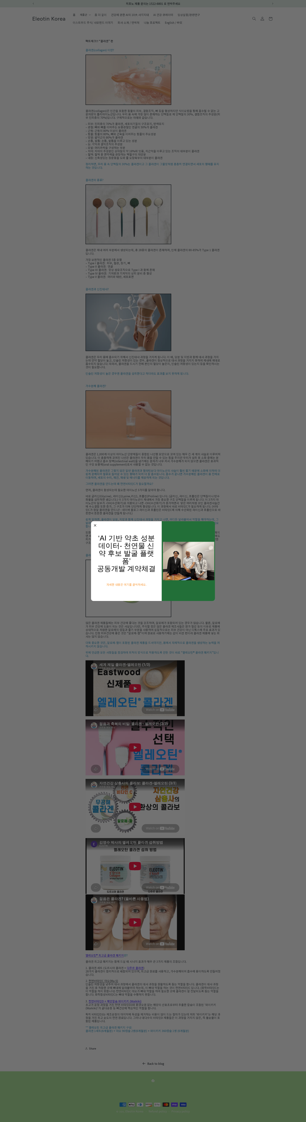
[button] (95, 525)
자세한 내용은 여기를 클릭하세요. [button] (126, 584)
